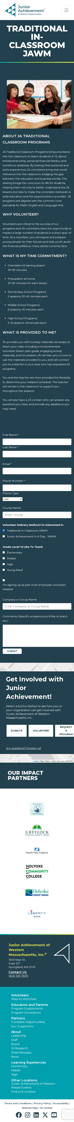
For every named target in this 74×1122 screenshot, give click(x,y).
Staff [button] (14, 1040)
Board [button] (15, 1044)
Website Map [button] (30, 1107)
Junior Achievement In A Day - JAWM (31, 536)
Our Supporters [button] (22, 1026)
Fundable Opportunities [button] (28, 1022)
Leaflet (35, 761)
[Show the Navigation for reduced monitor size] (66, 10)
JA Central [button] (46, 1107)
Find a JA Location (23, 1091)
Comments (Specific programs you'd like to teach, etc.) (35, 618)
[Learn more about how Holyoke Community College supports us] (37, 873)
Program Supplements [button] (27, 1008)
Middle (11, 558)
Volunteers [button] (20, 995)
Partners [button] (18, 1018)
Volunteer (41, 730)
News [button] (15, 1056)
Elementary (14, 552)
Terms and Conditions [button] (18, 1103)
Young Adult (15, 570)
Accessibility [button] (60, 1103)
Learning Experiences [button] (28, 1062)
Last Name (11, 447)
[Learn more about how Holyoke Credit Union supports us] (37, 894)
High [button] (14, 1074)
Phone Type (11, 493)
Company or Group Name (20, 599)
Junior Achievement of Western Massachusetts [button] (33, 1085)
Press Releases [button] (21, 1052)
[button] (19, 1115)
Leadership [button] (18, 1035)
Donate (16, 730)
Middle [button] (16, 1070)
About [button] (16, 1031)
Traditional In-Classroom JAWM (27, 530)
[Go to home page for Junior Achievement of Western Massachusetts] (25, 10)
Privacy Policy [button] (42, 1103)
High (10, 564)
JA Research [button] (19, 1048)
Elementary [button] (19, 1066)
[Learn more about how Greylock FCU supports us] (37, 832)
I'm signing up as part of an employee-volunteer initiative (34, 587)
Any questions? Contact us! (23, 748)
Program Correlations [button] (26, 1012)
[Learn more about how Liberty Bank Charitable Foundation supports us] (37, 915)
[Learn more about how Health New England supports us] (37, 852)
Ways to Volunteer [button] (24, 999)
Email (7, 464)
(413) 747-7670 (18, 975)
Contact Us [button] (18, 972)
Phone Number (14, 480)
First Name (11, 434)
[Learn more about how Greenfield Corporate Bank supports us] (37, 811)
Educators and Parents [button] (29, 1004)
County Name (12, 508)
